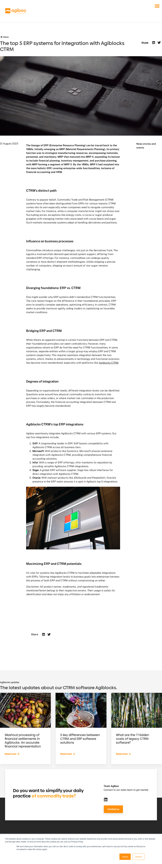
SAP (34, 443)
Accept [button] (125, 856)
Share (144, 43)
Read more (11, 754)
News (6, 37)
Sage (35, 470)
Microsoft (38, 451)
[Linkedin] (106, 799)
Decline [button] (138, 856)
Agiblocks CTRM (108, 362)
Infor (35, 462)
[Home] (15, 11)
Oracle (36, 477)
